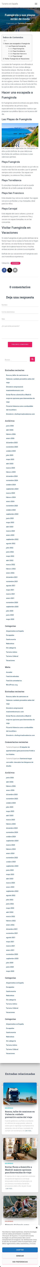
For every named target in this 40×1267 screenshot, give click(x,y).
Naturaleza (10, 643)
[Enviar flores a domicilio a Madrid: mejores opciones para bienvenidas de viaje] (20, 1149)
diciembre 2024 (12, 476)
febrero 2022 (11, 569)
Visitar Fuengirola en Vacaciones (17, 59)
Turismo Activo (11, 652)
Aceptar (20, 1250)
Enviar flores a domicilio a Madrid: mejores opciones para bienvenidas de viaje (20, 398)
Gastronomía (11, 639)
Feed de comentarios (14, 681)
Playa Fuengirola (18, 48)
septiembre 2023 (12, 514)
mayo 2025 (10, 459)
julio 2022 (9, 548)
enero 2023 (10, 535)
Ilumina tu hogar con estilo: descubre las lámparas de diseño (19, 762)
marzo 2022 (10, 564)
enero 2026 (10, 438)
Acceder (9, 672)
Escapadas (15, 263)
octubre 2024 (11, 485)
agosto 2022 (10, 543)
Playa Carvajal (17, 56)
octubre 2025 (11, 451)
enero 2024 (10, 501)
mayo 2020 (10, 619)
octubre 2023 (11, 510)
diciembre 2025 (12, 442)
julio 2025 (9, 455)
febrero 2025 (11, 472)
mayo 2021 (10, 590)
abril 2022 (9, 560)
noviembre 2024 (12, 480)
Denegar (20, 1256)
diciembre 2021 (12, 577)
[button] (37, 1228)
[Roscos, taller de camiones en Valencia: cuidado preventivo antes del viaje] (20, 1093)
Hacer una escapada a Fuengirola (17, 44)
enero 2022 (10, 573)
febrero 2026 (11, 434)
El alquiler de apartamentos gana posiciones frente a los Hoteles (20, 750)
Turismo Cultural (12, 656)
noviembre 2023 (12, 506)
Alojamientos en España (15, 631)
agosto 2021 (10, 585)
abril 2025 (9, 464)
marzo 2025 (10, 468)
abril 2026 (9, 430)
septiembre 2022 (12, 539)
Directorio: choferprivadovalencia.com (20, 414)
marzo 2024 (10, 493)
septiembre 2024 (12, 489)
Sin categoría (11, 648)
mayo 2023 (10, 522)
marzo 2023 (10, 531)
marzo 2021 (10, 594)
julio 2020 (9, 611)
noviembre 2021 (12, 581)
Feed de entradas (12, 676)
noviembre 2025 (12, 447)
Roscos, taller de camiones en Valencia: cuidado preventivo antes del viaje (20, 378)
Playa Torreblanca (19, 51)
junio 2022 (10, 552)
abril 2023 (9, 527)
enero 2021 (10, 598)
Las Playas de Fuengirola (17, 46)
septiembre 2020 (12, 607)
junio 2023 (10, 518)
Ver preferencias (20, 1262)
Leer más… (28, 1131)
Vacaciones (10, 660)
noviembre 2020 (12, 602)
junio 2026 (10, 426)
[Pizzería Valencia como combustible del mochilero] (20, 1206)
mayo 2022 (10, 556)
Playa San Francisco (20, 53)
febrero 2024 (11, 497)
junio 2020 (10, 615)
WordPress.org (12, 685)
